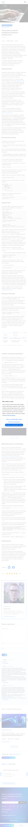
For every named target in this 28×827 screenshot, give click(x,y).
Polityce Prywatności (11, 415)
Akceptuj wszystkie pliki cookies (14, 425)
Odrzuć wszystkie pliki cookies (14, 419)
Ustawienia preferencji (14, 422)
